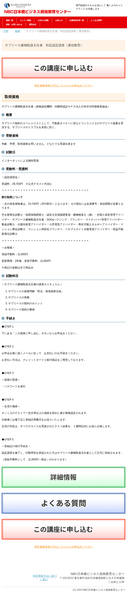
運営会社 (32, 24)
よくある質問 (96, 20)
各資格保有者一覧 (76, 20)
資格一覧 (9, 20)
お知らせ (59, 20)
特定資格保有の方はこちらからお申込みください (63, 85)
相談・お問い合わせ (14, 24)
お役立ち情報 (43, 20)
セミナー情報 (25, 20)
